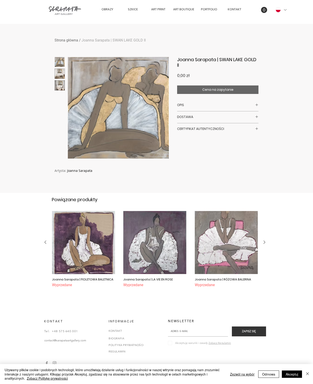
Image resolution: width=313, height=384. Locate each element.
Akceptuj (292, 374)
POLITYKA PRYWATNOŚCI (126, 345)
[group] (155, 251)
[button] (264, 10)
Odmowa (268, 374)
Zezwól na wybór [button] (242, 374)
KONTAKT (115, 330)
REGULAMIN (117, 351)
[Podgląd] (83, 242)
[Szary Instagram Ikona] (54, 363)
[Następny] (264, 242)
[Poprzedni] (45, 242)
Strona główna (66, 40)
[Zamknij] (307, 374)
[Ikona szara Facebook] (46, 363)
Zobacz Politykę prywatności (47, 378)
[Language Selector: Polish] (280, 10)
